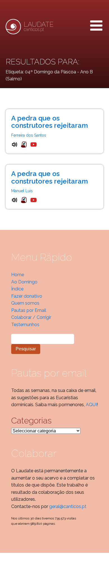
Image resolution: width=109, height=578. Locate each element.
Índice (17, 289)
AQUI (91, 404)
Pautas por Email (28, 310)
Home (17, 274)
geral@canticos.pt (67, 506)
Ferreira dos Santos (28, 135)
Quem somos (25, 303)
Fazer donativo (26, 296)
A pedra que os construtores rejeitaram (49, 121)
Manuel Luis (22, 191)
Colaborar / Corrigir (31, 317)
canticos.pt (39, 26)
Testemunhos (25, 324)
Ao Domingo (24, 282)
